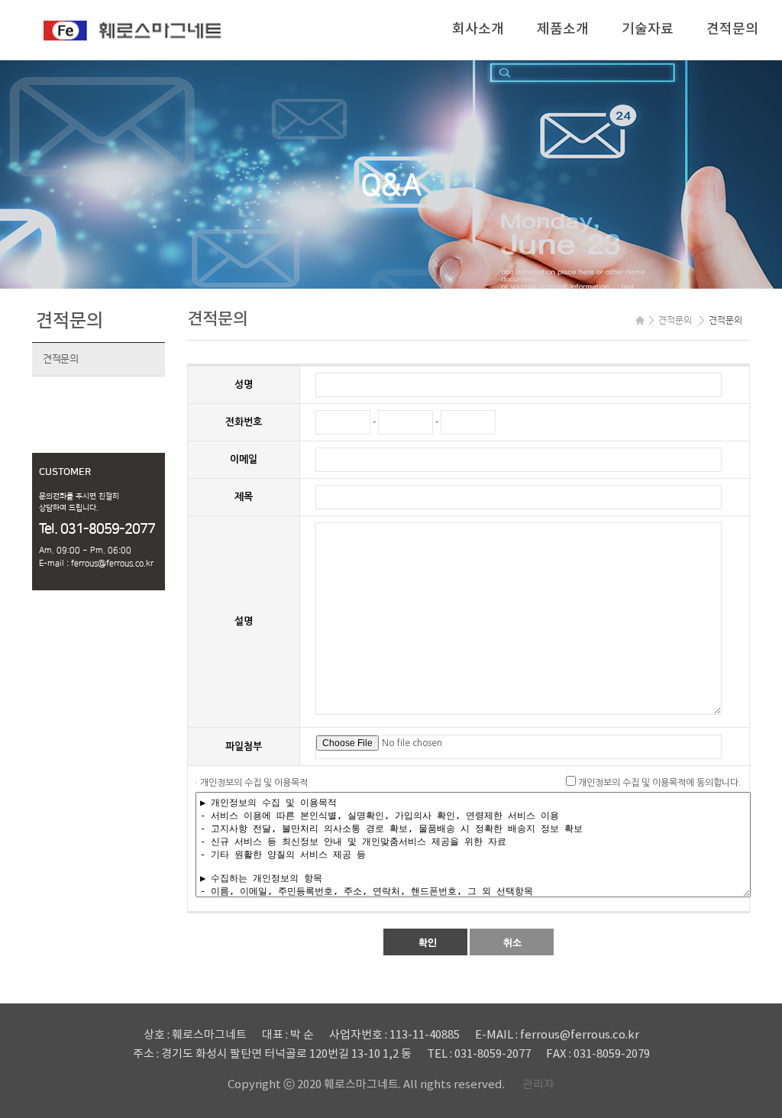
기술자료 (648, 29)
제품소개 (563, 29)
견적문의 (732, 29)
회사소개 (478, 29)
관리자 (538, 1084)
